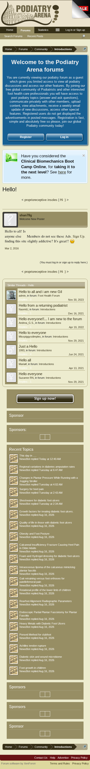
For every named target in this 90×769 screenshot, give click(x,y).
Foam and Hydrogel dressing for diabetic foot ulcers (49, 556)
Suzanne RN (26, 377)
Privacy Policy (79, 757)
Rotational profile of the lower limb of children (45, 590)
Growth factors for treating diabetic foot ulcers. (46, 511)
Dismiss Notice (83, 155)
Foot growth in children (32, 667)
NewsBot (24, 458)
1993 (21, 350)
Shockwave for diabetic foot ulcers (39, 500)
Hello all (25, 360)
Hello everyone (30, 374)
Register (26, 137)
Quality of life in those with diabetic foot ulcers (45, 522)
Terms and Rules (60, 763)
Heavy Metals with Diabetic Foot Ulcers (42, 623)
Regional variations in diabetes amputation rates (47, 466)
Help (52, 757)
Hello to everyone (32, 333)
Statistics (43, 29)
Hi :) (63, 200)
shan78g (25, 215)
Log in (64, 137)
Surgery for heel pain (31, 489)
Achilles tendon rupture (32, 645)
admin (22, 295)
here (62, 172)
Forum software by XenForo (18, 763)
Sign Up (78, 236)
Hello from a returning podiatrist (43, 305)
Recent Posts (35, 36)
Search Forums (13, 36)
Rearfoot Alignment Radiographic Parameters (45, 601)
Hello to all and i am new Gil (40, 292)
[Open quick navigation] (84, 49)
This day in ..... (27, 455)
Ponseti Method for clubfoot (35, 634)
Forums (25, 30)
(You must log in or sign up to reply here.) (64, 262)
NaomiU (23, 309)
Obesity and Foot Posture (34, 533)
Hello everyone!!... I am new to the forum (50, 319)
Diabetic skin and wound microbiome (40, 656)
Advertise (63, 757)
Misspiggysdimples (30, 336)
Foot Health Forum (49, 295)
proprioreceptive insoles (40, 200)
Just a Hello (28, 346)
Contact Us (41, 757)
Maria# (23, 364)
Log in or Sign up (75, 29)
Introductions (47, 309)
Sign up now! (45, 399)
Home (9, 29)
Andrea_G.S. (26, 322)
